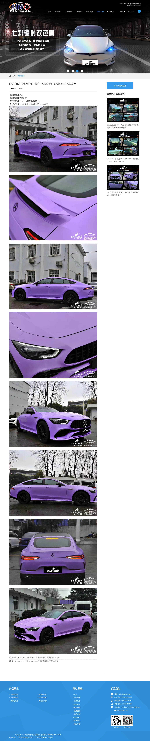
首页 (49, 11)
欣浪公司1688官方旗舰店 (44, 737)
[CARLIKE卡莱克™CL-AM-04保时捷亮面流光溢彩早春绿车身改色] (123, 110)
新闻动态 (79, 11)
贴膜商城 (121, 11)
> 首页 (75, 694)
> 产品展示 (76, 698)
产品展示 (57, 11)
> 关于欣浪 (76, 701)
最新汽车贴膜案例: (116, 94)
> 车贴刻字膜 (42, 701)
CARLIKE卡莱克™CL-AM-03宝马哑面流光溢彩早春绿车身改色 (123, 160)
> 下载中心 (76, 717)
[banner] (68, 71)
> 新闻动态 (76, 704)
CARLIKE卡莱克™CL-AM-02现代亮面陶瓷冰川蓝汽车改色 (123, 194)
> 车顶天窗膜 (42, 698)
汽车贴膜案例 (120, 86)
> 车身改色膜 (13, 694)
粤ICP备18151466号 (54, 735)
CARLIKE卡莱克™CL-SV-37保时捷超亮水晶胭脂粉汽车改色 (38, 657)
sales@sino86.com (124, 694)
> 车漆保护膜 (42, 694)
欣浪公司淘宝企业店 (26, 737)
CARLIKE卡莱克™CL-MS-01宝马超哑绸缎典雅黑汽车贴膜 (38, 661)
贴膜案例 (100, 11)
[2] (72, 71)
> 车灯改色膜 (13, 701)
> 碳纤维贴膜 (13, 698)
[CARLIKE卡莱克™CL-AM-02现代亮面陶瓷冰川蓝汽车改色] (123, 177)
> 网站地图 (76, 724)
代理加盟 (110, 11)
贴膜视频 (89, 11)
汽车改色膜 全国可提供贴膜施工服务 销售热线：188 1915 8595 (130, 4)
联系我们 (131, 11)
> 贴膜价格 (76, 714)
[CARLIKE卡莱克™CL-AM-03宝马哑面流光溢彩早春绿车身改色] (123, 143)
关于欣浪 (68, 11)
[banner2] (82, 71)
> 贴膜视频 (76, 707)
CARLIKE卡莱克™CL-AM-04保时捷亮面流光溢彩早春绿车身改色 (123, 126)
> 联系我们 (76, 721)
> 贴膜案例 (76, 711)
